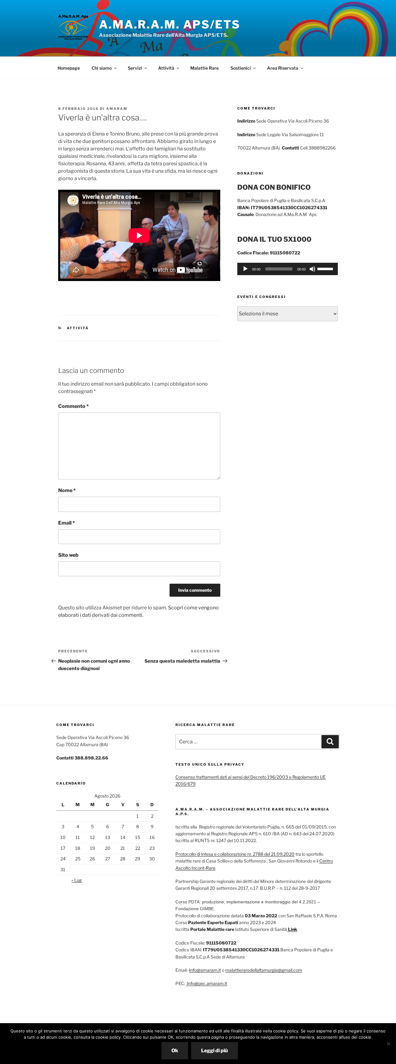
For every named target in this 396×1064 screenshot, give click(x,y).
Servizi (135, 68)
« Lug (76, 880)
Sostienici (240, 68)
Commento (73, 406)
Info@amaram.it (205, 970)
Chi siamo (102, 68)
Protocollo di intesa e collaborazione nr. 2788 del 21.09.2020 (235, 854)
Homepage (69, 68)
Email (66, 523)
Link (292, 929)
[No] (388, 1043)
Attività (166, 68)
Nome (67, 490)
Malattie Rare (204, 68)
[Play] (245, 269)
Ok (174, 1050)
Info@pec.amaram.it (206, 983)
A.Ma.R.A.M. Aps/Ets (169, 24)
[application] (287, 269)
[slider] (326, 268)
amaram (116, 108)
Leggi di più (214, 1050)
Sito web (68, 555)
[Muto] (312, 269)
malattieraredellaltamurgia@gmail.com (263, 970)
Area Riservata (282, 68)
